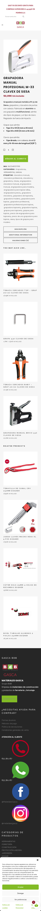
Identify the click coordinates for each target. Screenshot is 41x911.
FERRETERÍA (7, 844)
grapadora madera (12, 199)
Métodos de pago (9, 723)
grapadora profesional (19, 202)
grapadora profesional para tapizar (18, 204)
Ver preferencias (20, 899)
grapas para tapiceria (13, 210)
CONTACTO (9, 699)
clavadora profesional (13, 178)
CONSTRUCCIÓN (9, 847)
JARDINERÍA (7, 853)
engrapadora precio (12, 193)
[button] (37, 860)
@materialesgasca (9, 823)
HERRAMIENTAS (9, 172)
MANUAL (19, 172)
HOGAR (5, 856)
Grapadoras (20, 169)
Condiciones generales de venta (15, 730)
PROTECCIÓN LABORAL (12, 850)
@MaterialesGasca (9, 802)
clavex (16, 181)
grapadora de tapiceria (23, 196)
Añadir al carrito (15, 159)
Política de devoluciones (12, 727)
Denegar (20, 893)
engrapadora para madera (22, 187)
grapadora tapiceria (12, 207)
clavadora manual (21, 175)
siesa (12, 219)
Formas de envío (9, 720)
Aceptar (20, 887)
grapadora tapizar (29, 207)
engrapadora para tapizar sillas (17, 190)
